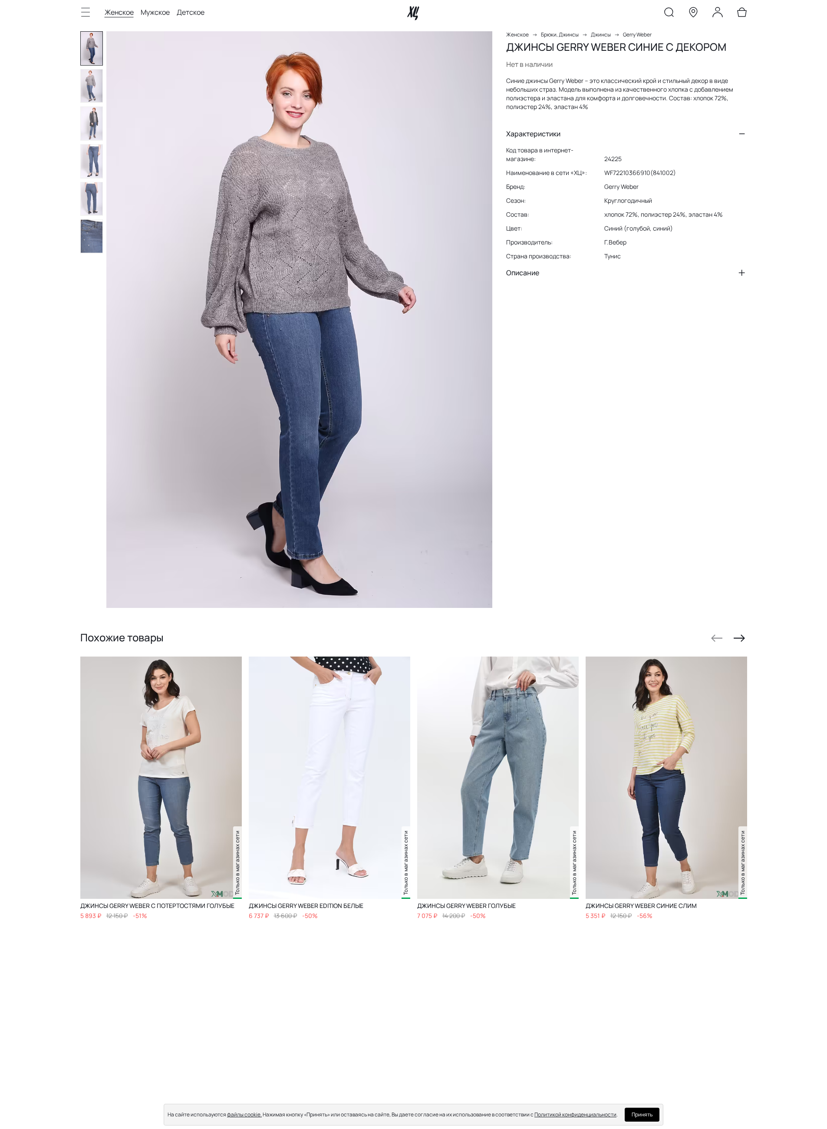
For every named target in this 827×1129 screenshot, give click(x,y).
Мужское (155, 12)
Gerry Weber (637, 34)
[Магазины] (693, 14)
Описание (522, 272)
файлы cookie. (244, 1114)
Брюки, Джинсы (560, 34)
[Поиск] (669, 14)
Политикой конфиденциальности (575, 1114)
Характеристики (533, 134)
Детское (190, 12)
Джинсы (601, 34)
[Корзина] (742, 14)
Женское (119, 12)
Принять (642, 1114)
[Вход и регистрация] (717, 14)
